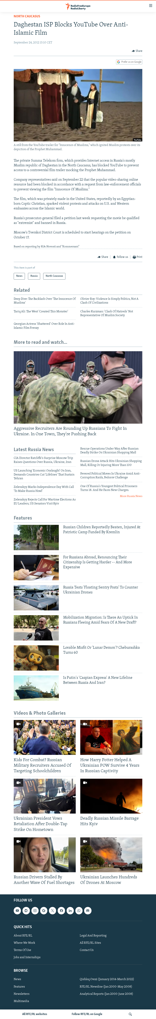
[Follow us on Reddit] (26, 910)
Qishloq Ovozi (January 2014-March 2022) (107, 979)
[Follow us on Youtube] (17, 910)
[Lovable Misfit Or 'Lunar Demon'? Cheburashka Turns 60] (36, 658)
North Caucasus (27, 16)
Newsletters (21, 994)
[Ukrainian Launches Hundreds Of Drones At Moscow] (111, 854)
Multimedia (21, 1001)
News (17, 979)
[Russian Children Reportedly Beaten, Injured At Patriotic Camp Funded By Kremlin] (36, 537)
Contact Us (87, 950)
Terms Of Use (22, 950)
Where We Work (24, 942)
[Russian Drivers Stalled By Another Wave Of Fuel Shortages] (45, 854)
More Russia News (131, 496)
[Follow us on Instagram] (35, 910)
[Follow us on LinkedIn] (70, 910)
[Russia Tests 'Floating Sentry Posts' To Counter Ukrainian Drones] (36, 597)
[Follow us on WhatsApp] (79, 910)
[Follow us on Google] (43, 910)
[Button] (137, 51)
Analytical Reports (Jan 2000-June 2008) (106, 994)
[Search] (130, 1014)
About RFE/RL (23, 935)
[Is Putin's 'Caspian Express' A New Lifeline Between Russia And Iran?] (36, 688)
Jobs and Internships (27, 957)
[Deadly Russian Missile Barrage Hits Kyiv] (111, 796)
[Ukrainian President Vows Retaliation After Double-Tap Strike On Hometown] (45, 796)
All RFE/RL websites (34, 1014)
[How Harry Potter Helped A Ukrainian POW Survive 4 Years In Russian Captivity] (111, 737)
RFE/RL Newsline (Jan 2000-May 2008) (106, 986)
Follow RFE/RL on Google (87, 1014)
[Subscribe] (87, 910)
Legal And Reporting (93, 935)
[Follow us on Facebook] (61, 910)
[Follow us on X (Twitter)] (52, 910)
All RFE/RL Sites (90, 942)
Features (19, 986)
